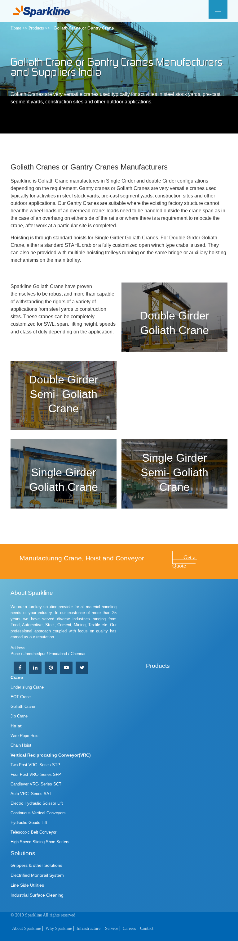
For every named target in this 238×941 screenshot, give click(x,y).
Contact (146, 928)
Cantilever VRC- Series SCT (36, 784)
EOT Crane (21, 696)
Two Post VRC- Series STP (35, 764)
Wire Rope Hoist (25, 735)
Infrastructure (88, 928)
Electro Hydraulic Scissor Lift (37, 803)
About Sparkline (26, 928)
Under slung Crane (27, 687)
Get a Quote (184, 561)
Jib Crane (19, 716)
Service (111, 928)
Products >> (39, 28)
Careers (129, 928)
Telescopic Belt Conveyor (33, 832)
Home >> (19, 28)
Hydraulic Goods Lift (29, 822)
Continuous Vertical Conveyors (38, 813)
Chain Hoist (21, 745)
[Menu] (218, 9)
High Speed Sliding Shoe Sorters (40, 841)
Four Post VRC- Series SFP (36, 774)
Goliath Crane (23, 706)
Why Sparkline (59, 928)
